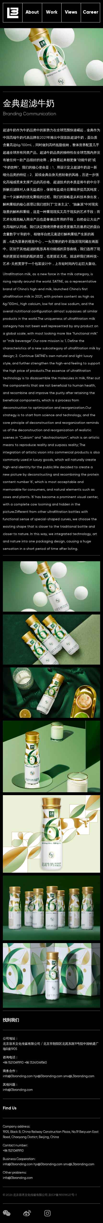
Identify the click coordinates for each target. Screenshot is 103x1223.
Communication (39, 114)
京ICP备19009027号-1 (62, 1195)
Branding (12, 114)
